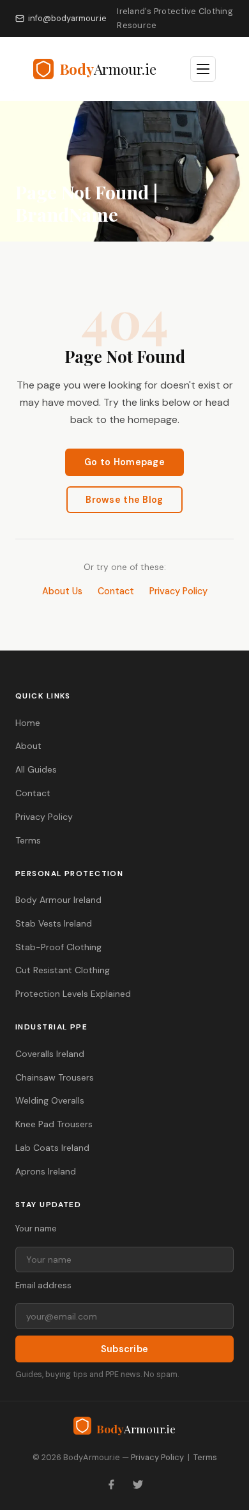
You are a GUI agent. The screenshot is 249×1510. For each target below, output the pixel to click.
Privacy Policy (178, 591)
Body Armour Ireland (58, 899)
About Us (62, 591)
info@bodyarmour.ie (67, 18)
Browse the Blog (124, 499)
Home (27, 722)
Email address (43, 1285)
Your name (36, 1228)
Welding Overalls (49, 1100)
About (28, 745)
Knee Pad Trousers (54, 1124)
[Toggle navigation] (203, 69)
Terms (28, 840)
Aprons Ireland (45, 1171)
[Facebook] (111, 1484)
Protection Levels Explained (73, 993)
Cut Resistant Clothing (62, 970)
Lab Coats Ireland (52, 1147)
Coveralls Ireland (49, 1053)
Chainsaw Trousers (54, 1077)
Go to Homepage (124, 462)
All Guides (36, 769)
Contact (116, 591)
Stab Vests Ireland (53, 923)
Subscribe (125, 1349)
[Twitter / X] (138, 1484)
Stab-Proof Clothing (58, 947)
